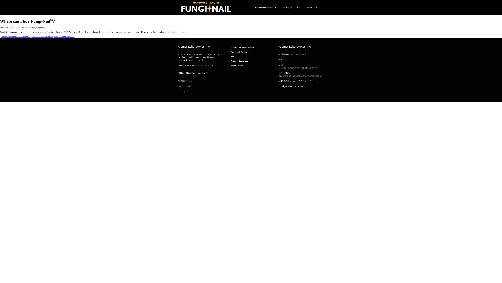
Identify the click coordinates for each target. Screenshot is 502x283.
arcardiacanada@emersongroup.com (300, 76)
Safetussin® (184, 86)
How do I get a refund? (65, 37)
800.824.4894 (298, 54)
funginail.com (179, 32)
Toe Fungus (287, 8)
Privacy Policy (237, 65)
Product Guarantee (239, 61)
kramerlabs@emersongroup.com (298, 68)
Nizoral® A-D (185, 81)
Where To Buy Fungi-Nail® (242, 48)
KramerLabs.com (204, 65)
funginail (40, 28)
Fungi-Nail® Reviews (240, 52)
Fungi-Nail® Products (264, 8)
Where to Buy (312, 8)
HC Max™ (183, 91)
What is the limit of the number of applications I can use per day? (28, 37)
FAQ (299, 8)
